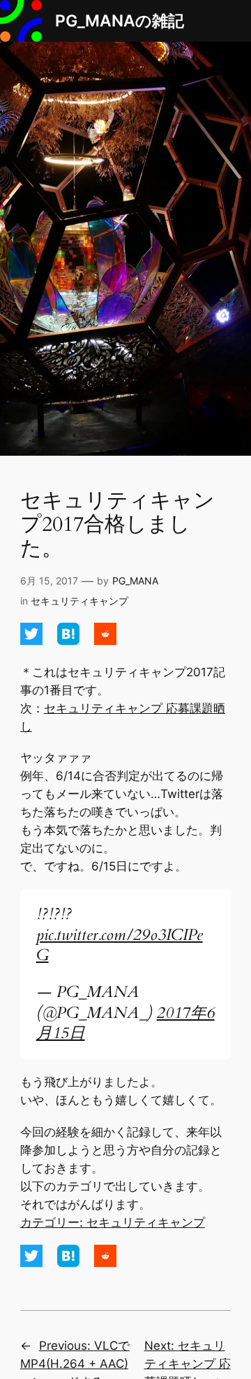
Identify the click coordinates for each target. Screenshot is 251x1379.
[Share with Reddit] (105, 641)
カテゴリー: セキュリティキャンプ (112, 1222)
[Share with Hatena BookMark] (70, 641)
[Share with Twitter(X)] (33, 641)
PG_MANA (135, 581)
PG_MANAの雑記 (119, 20)
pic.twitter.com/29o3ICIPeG (119, 945)
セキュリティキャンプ (79, 601)
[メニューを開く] (242, 21)
